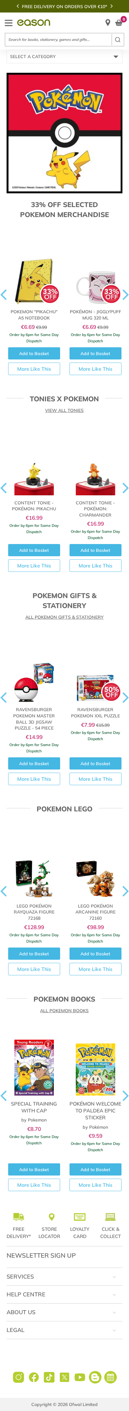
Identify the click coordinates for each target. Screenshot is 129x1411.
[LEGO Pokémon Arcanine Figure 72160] (95, 864)
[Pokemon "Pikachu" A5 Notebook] (34, 269)
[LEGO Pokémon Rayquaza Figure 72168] (34, 864)
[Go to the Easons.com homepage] (33, 22)
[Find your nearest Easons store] (107, 22)
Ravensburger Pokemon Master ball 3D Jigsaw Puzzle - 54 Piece (34, 719)
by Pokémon (95, 1127)
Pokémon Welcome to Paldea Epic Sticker (95, 1111)
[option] (64, 6)
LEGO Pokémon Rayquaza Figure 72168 (34, 912)
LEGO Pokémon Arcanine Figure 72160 (95, 912)
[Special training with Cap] (34, 1061)
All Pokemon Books (64, 1010)
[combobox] (64, 40)
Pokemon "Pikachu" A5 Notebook (34, 315)
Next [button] (111, 6)
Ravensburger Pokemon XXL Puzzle (95, 713)
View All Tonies (64, 410)
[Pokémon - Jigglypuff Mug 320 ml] (95, 269)
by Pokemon (34, 1120)
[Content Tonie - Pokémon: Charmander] (95, 460)
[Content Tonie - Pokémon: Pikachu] (34, 460)
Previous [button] (17, 6)
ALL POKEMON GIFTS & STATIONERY (64, 617)
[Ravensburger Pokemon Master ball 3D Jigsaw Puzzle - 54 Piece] (34, 667)
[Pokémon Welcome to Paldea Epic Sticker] (95, 1061)
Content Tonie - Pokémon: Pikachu (34, 506)
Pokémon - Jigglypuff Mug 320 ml (95, 315)
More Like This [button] (34, 369)
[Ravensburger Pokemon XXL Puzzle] (95, 667)
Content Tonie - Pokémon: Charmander (95, 509)
